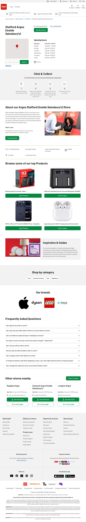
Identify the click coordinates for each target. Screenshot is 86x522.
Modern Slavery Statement (71, 434)
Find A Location (73, 378)
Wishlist (77, 7)
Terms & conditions (74, 488)
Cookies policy (38, 488)
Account (71, 7)
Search (24, 62)
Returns (64, 1)
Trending (17, 7)
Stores (75, 1)
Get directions (19, 399)
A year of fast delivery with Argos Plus (68, 14)
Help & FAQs (6, 422)
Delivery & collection (29, 422)
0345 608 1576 (57, 26)
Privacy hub (18, 488)
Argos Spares (27, 444)
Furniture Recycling (49, 443)
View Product (23, 195)
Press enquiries (68, 431)
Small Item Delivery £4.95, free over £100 (19, 14)
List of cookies (48, 488)
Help (83, 1)
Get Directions (41, 30)
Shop (11, 7)
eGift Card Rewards (49, 431)
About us (66, 422)
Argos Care (26, 435)
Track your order (28, 428)
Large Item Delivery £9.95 (44, 14)
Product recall (27, 441)
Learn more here (21, 460)
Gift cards (46, 425)
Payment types (47, 422)
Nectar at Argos (47, 437)
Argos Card (46, 434)
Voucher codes (47, 428)
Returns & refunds (28, 425)
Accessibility (10, 488)
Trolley (83, 7)
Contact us (6, 425)
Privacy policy (28, 488)
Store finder (6, 428)
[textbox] (23, 118)
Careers (65, 428)
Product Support (28, 438)
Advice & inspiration (9, 434)
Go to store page (17, 404)
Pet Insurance (47, 440)
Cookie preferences (61, 488)
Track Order (53, 1)
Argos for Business (69, 425)
